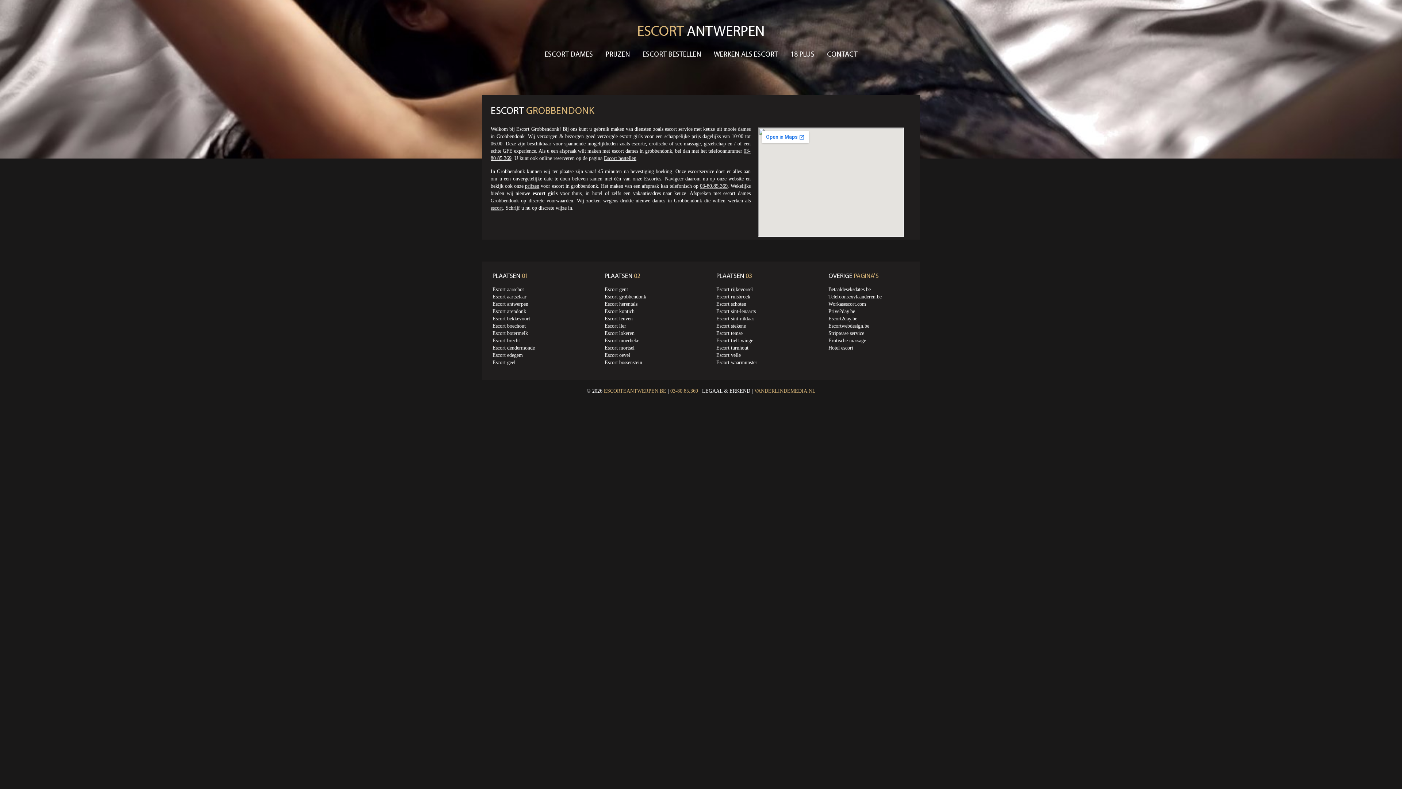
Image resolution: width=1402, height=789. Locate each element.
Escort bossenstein (623, 362)
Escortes (652, 179)
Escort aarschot (508, 289)
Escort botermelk (510, 333)
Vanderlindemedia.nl (785, 391)
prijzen (532, 186)
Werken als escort (746, 54)
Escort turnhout (732, 348)
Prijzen (617, 54)
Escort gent (616, 289)
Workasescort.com (847, 304)
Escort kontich (620, 311)
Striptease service (846, 333)
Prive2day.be (841, 311)
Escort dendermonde (514, 348)
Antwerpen (701, 32)
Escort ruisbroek (733, 297)
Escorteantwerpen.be (635, 391)
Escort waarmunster (736, 362)
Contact (842, 54)
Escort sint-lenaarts (736, 311)
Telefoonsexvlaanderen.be (855, 297)
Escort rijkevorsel (734, 289)
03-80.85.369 (714, 186)
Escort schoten (731, 304)
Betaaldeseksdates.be (849, 289)
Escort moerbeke (622, 340)
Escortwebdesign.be (848, 326)
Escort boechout (509, 326)
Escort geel (504, 362)
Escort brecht (506, 340)
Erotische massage (847, 340)
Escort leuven (619, 318)
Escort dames (569, 54)
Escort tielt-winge (734, 340)
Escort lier (615, 326)
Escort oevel (617, 355)
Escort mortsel (620, 348)
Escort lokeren (620, 333)
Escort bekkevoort (511, 318)
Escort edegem (508, 355)
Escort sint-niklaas (735, 318)
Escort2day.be (842, 318)
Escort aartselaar (509, 297)
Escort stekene (731, 326)
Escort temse (729, 333)
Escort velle (728, 355)
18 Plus (802, 54)
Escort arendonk (509, 311)
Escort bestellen (672, 54)
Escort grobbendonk (625, 297)
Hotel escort (840, 348)
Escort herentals (621, 304)
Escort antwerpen (510, 304)
